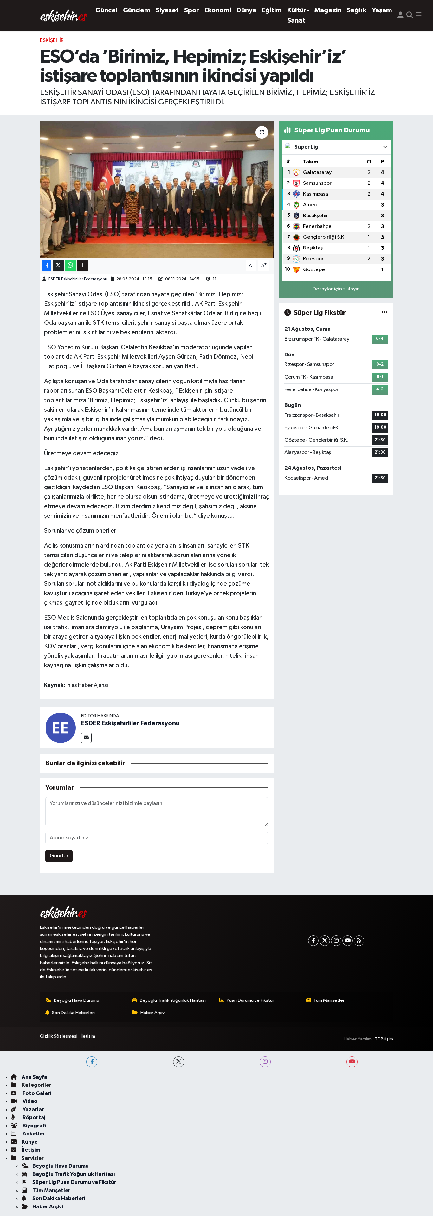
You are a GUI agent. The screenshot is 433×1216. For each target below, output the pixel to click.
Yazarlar (33, 1109)
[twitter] (178, 1061)
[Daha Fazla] (82, 265)
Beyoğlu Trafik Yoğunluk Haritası (173, 1000)
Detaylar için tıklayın (336, 289)
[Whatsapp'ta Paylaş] (70, 265)
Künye (29, 1142)
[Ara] (409, 15)
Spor (191, 10)
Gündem (136, 10)
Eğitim (272, 10)
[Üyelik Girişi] (400, 15)
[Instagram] (336, 940)
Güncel (106, 10)
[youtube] (352, 1061)
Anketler (33, 1133)
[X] (325, 940)
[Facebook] (313, 940)
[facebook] (91, 1061)
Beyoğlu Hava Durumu (76, 1000)
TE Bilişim (384, 1039)
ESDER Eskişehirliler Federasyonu (77, 279)
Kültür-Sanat (298, 15)
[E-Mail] (86, 738)
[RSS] (359, 940)
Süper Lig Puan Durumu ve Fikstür (74, 1182)
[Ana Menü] (419, 15)
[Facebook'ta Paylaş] (46, 265)
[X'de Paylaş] (58, 265)
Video (29, 1101)
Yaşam (382, 10)
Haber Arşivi (152, 1012)
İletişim (88, 1036)
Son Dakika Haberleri (73, 1012)
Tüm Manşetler (329, 1000)
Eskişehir (52, 40)
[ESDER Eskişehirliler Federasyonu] (60, 727)
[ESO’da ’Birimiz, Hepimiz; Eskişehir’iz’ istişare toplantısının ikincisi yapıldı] (157, 189)
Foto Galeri (36, 1093)
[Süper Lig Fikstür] (385, 313)
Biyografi (34, 1125)
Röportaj (33, 1117)
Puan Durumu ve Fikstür (250, 1000)
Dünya (246, 10)
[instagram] (265, 1061)
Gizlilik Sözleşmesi (58, 1036)
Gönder (59, 856)
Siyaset (167, 10)
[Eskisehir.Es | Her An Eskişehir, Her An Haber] (63, 15)
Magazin (327, 10)
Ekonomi (217, 10)
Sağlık (356, 10)
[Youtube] (347, 940)
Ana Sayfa (34, 1077)
